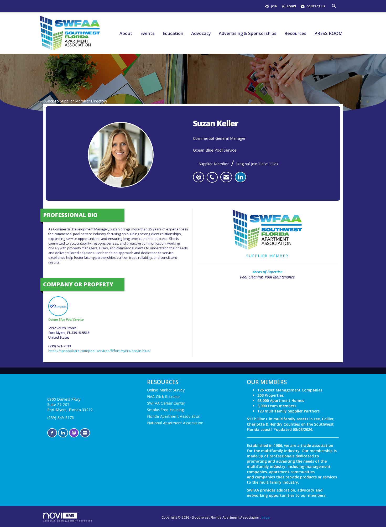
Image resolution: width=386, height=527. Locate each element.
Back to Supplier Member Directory (76, 101)
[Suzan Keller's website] (198, 177)
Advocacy (201, 33)
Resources (295, 33)
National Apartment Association (175, 422)
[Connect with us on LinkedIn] (63, 432)
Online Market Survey (166, 390)
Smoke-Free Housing (165, 409)
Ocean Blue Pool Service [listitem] (66, 319)
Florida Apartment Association (173, 416)
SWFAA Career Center (166, 403)
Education (173, 33)
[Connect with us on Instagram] (74, 432)
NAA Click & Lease (163, 396)
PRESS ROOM (328, 33)
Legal (266, 517)
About (125, 33)
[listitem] (213, 174)
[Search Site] (334, 6)
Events (147, 33)
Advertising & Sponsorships (248, 33)
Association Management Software (68, 521)
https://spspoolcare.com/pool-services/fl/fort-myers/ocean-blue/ (99, 351)
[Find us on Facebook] (52, 432)
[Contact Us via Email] (85, 432)
